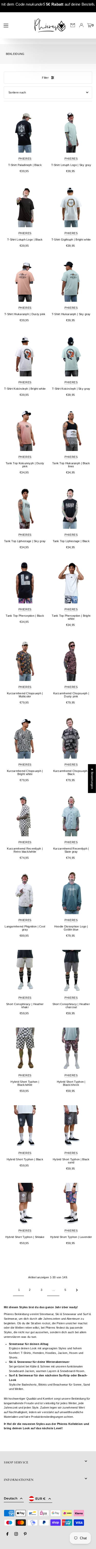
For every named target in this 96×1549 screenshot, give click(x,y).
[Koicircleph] (25, 356)
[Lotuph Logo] (71, 132)
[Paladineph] (25, 132)
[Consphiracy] (25, 971)
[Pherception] (25, 582)
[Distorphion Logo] (71, 893)
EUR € (40, 1498)
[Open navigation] (16, 25)
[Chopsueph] (25, 660)
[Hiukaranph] (25, 281)
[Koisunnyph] (25, 430)
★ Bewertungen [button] (92, 778)
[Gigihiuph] (71, 206)
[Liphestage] (25, 508)
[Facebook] (7, 1534)
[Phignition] (25, 893)
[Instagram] (16, 1534)
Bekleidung (15, 53)
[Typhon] (25, 1048)
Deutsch (10, 1498)
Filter (45, 77)
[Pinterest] (25, 1534)
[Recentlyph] (25, 815)
